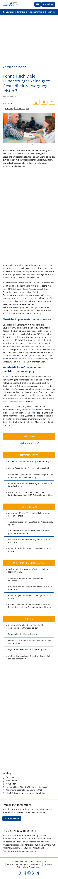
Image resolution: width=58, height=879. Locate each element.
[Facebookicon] (20, 873)
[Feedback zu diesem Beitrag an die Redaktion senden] (52, 102)
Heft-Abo (48, 864)
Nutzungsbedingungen (17, 864)
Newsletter (11, 783)
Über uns (10, 777)
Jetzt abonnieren (28, 443)
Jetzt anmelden (12, 818)
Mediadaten (11, 780)
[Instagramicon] (25, 873)
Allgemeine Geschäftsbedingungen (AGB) (24, 790)
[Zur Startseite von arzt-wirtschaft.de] (10, 4)
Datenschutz (35, 864)
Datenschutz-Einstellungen (29, 867)
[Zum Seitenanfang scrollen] (53, 874)
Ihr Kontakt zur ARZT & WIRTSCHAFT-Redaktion (27, 787)
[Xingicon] (33, 873)
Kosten (32, 412)
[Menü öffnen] (37, 4)
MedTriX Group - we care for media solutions (26, 793)
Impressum (40, 861)
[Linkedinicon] (37, 873)
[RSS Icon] (29, 873)
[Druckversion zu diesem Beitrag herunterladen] (36, 102)
